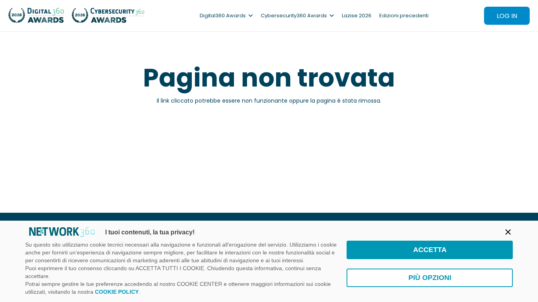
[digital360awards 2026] (36, 16)
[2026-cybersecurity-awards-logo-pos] (108, 16)
